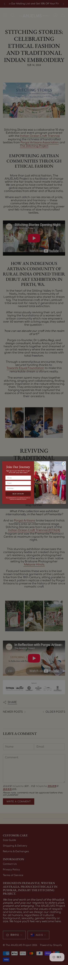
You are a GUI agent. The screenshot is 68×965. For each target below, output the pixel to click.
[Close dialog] (63, 464)
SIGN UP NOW (18, 494)
